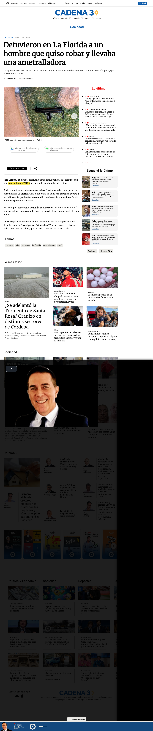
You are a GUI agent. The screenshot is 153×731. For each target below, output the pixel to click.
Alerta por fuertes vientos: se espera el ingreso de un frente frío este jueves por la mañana (68, 336)
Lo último (99, 88)
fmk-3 (59, 245)
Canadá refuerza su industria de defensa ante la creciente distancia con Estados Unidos (100, 154)
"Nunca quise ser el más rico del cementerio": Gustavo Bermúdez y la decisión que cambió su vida (100, 127)
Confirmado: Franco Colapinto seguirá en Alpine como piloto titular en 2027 (102, 336)
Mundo (98, 18)
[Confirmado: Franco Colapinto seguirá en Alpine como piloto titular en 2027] (102, 316)
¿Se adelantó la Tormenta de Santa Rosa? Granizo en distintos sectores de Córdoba (25, 316)
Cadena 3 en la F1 (94, 331)
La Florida (36, 245)
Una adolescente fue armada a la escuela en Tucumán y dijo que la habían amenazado (100, 140)
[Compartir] (35, 169)
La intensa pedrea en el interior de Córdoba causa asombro (101, 297)
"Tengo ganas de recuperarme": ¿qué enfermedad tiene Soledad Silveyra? (100, 100)
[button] (74, 116)
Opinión (32, 3)
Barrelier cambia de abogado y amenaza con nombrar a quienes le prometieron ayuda (66, 297)
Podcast (92, 251)
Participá (142, 3)
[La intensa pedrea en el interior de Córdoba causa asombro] (102, 277)
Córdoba (77, 18)
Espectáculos (94, 96)
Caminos (23, 3)
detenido (9, 245)
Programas (42, 3)
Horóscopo (98, 3)
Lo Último (55, 18)
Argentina (64, 18)
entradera (26, 245)
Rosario (88, 18)
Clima (89, 3)
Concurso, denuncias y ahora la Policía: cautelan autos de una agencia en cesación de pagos (99, 114)
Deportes (14, 3)
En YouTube (80, 3)
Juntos (92, 136)
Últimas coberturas (55, 3)
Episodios (95, 186)
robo (17, 245)
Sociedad (9, 37)
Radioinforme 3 (59, 291)
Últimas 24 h (69, 3)
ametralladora (49, 245)
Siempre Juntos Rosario (98, 109)
